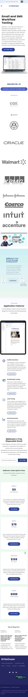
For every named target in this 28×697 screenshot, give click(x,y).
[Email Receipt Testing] (4, 381)
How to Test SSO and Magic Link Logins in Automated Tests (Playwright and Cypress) (6, 638)
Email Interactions (12, 418)
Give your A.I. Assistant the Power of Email (14, 89)
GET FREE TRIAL (8, 49)
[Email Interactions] (4, 420)
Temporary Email (19, 663)
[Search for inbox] (22, 2)
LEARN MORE (11, 374)
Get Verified (14, 509)
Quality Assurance (12, 360)
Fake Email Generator (7, 663)
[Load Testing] (4, 401)
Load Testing (11, 399)
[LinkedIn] (13, 672)
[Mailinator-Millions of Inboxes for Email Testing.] (14, 6)
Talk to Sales (14, 613)
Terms (3, 666)
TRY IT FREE (22, 460)
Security (14, 666)
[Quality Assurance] (4, 362)
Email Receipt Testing (13, 379)
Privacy (9, 666)
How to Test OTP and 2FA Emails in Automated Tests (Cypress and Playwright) (20, 638)
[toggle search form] (26, 6)
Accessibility (21, 666)
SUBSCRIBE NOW (14, 579)
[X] (9, 672)
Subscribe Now (14, 544)
